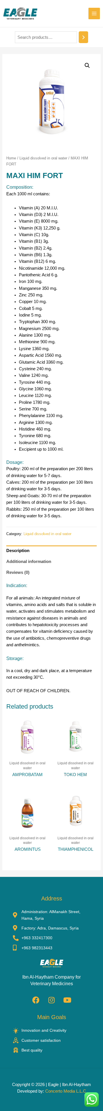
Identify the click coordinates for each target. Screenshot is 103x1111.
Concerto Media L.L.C (65, 1091)
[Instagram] (51, 1000)
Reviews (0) (17, 572)
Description (17, 550)
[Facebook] (36, 1000)
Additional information (28, 561)
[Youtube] (67, 1000)
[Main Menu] (94, 13)
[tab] (51, 550)
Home (11, 158)
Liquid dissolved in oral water (43, 158)
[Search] (83, 37)
